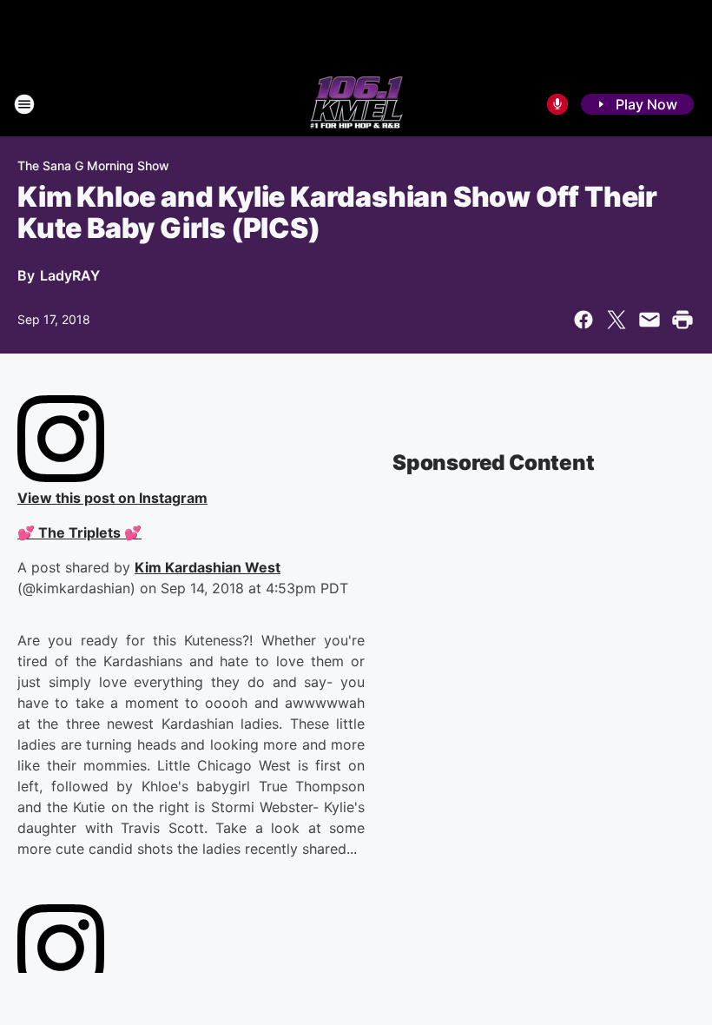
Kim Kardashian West (207, 567)
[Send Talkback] (557, 104)
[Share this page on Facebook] (583, 320)
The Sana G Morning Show (93, 165)
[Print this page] (682, 320)
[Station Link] (356, 104)
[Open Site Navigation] (24, 104)
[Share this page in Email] (649, 320)
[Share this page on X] (616, 320)
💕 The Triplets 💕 (79, 532)
